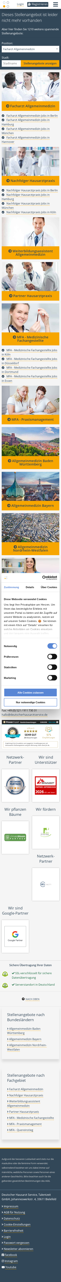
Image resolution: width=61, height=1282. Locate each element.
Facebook (11, 1255)
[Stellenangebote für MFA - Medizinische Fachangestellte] (30, 318)
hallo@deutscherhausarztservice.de (24, 715)
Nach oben (32, 999)
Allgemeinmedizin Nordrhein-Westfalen (30, 549)
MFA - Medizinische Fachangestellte (32, 339)
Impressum (11, 1206)
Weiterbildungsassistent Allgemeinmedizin (32, 253)
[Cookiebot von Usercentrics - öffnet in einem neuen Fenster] (43, 577)
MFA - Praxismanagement (32, 419)
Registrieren (39, 4)
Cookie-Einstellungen (17, 1224)
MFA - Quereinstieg (20, 1130)
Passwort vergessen (16, 1243)
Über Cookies (49, 587)
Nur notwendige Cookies (30, 702)
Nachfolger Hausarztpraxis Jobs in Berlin (32, 190)
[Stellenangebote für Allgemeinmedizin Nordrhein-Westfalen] (30, 528)
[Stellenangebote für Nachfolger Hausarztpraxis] (30, 161)
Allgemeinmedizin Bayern (32, 505)
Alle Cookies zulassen (30, 692)
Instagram (11, 1261)
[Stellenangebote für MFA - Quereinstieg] (30, 572)
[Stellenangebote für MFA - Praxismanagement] (30, 400)
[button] (55, 5)
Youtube (10, 1267)
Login (20, 4)
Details (30, 587)
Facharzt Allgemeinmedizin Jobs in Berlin (32, 116)
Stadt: (5, 57)
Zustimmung (11, 587)
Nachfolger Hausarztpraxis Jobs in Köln (31, 212)
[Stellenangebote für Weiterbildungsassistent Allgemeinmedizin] (30, 232)
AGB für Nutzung (14, 1212)
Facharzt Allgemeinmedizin (32, 106)
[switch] (52, 656)
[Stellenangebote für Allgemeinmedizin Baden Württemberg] (30, 442)
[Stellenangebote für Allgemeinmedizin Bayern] (30, 486)
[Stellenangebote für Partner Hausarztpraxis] (30, 276)
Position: (7, 43)
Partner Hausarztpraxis (32, 295)
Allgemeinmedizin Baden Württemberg (32, 462)
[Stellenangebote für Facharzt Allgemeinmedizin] (30, 87)
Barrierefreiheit (13, 1230)
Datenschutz (12, 1218)
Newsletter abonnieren (18, 1249)
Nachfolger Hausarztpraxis (32, 180)
